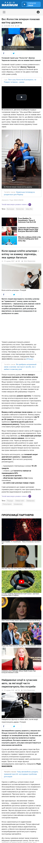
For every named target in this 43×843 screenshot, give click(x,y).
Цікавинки (18, 504)
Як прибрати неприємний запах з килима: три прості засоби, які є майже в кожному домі (20, 366)
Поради (10, 501)
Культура (10, 209)
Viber (29, 204)
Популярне (7, 504)
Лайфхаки (30, 501)
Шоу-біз (29, 209)
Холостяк (20, 209)
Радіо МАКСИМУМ (16, 200)
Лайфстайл (19, 501)
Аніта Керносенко (29, 261)
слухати (32, 4)
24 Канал (29, 359)
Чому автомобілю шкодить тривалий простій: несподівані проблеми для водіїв (21, 774)
